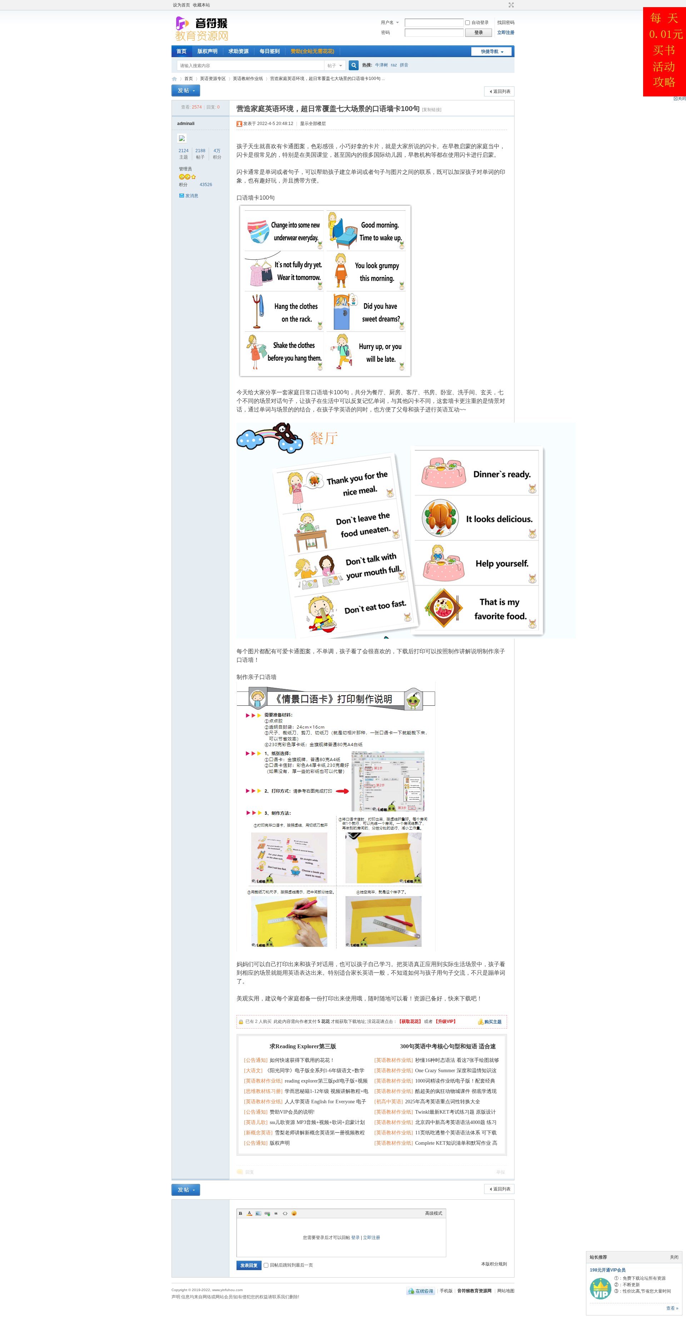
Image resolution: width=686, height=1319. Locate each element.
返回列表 (502, 91)
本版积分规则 (494, 1263)
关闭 (674, 1257)
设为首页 (181, 5)
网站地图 (505, 1290)
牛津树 (381, 65)
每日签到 (270, 51)
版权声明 (208, 51)
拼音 (404, 65)
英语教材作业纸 (248, 78)
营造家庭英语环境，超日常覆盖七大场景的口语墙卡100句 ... (327, 78)
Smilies (294, 1213)
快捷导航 (489, 51)
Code (285, 1213)
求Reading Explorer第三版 (303, 1046)
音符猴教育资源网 (174, 79)
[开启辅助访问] (504, 5)
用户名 (387, 22)
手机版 (446, 1290)
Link (267, 1213)
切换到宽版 (510, 5)
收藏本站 (201, 5)
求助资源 (239, 51)
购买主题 (493, 1021)
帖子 (332, 65)
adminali (185, 123)
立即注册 (505, 32)
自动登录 (480, 22)
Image (258, 1213)
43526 (206, 184)
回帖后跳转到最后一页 (291, 1265)
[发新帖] (186, 90)
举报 (500, 1172)
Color (249, 1213)
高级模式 (433, 1213)
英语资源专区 (213, 78)
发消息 (191, 195)
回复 (249, 1172)
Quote (276, 1213)
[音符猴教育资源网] (203, 41)
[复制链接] (431, 109)
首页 (182, 51)
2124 (184, 150)
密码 (385, 32)
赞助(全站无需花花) (312, 51)
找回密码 (505, 22)
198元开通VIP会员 (608, 1270)
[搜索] (352, 65)
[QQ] (420, 1290)
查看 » (672, 1308)
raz (394, 65)
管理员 (185, 168)
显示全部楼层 (313, 123)
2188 (200, 150)
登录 (355, 1237)
